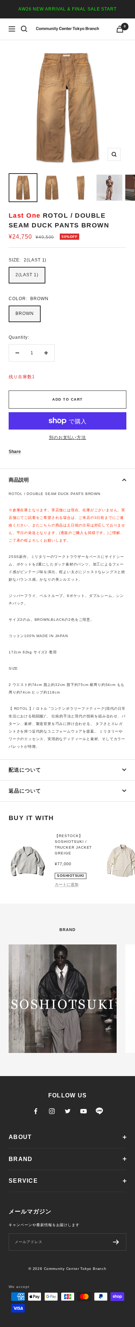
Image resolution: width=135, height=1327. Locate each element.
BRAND (20, 1159)
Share (15, 451)
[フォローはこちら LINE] (99, 1111)
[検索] (24, 29)
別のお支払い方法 (67, 437)
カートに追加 (66, 884)
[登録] (116, 1242)
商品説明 (19, 480)
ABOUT (20, 1137)
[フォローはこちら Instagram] (51, 1111)
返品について (25, 791)
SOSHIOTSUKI (70, 876)
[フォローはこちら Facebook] (36, 1111)
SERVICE (23, 1181)
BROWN (24, 313)
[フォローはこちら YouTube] (83, 1111)
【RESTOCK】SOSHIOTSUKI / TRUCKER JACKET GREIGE (73, 844)
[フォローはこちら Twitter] (67, 1111)
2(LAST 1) (27, 274)
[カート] (119, 29)
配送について (25, 770)
